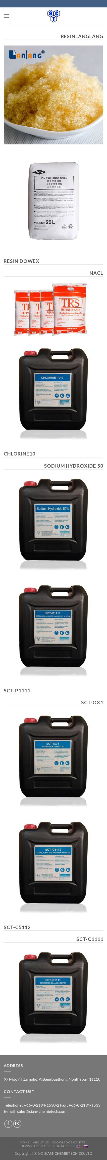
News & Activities (35, 1146)
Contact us (63, 1146)
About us (41, 1142)
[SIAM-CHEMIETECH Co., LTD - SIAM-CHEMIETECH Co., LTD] (53, 16)
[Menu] (7, 16)
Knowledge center (69, 1142)
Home (25, 1142)
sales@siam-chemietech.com (41, 1111)
